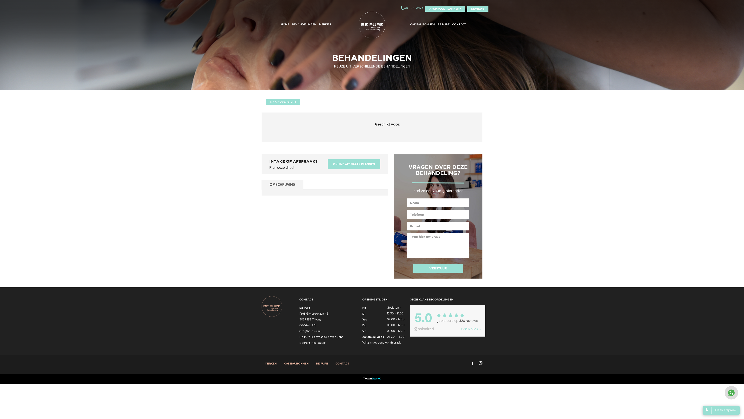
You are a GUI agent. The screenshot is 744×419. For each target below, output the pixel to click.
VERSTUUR (438, 268)
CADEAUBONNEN (422, 24)
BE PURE (443, 24)
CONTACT (459, 24)
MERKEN (325, 24)
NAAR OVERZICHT (283, 101)
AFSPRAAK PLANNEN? (445, 8)
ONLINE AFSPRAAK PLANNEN (354, 164)
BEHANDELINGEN (304, 24)
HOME (285, 24)
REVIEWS (478, 8)
